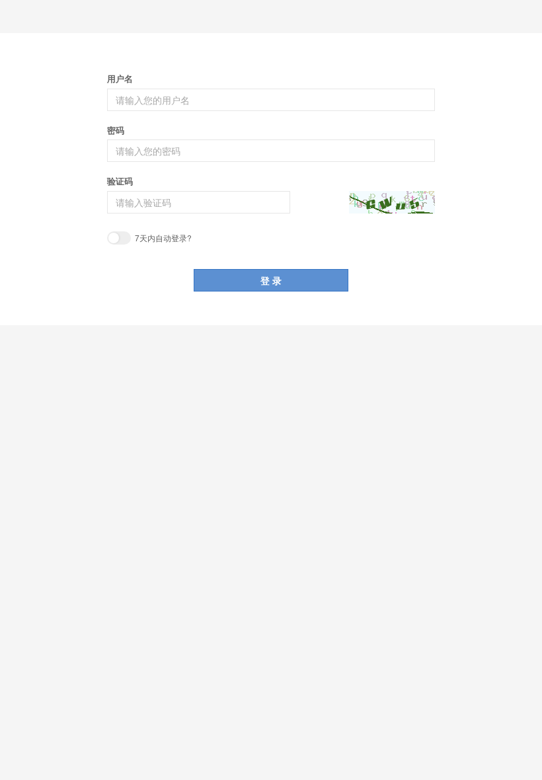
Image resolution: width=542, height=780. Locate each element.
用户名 (120, 79)
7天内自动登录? (162, 237)
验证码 (120, 181)
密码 (115, 130)
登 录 (271, 280)
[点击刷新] (392, 202)
